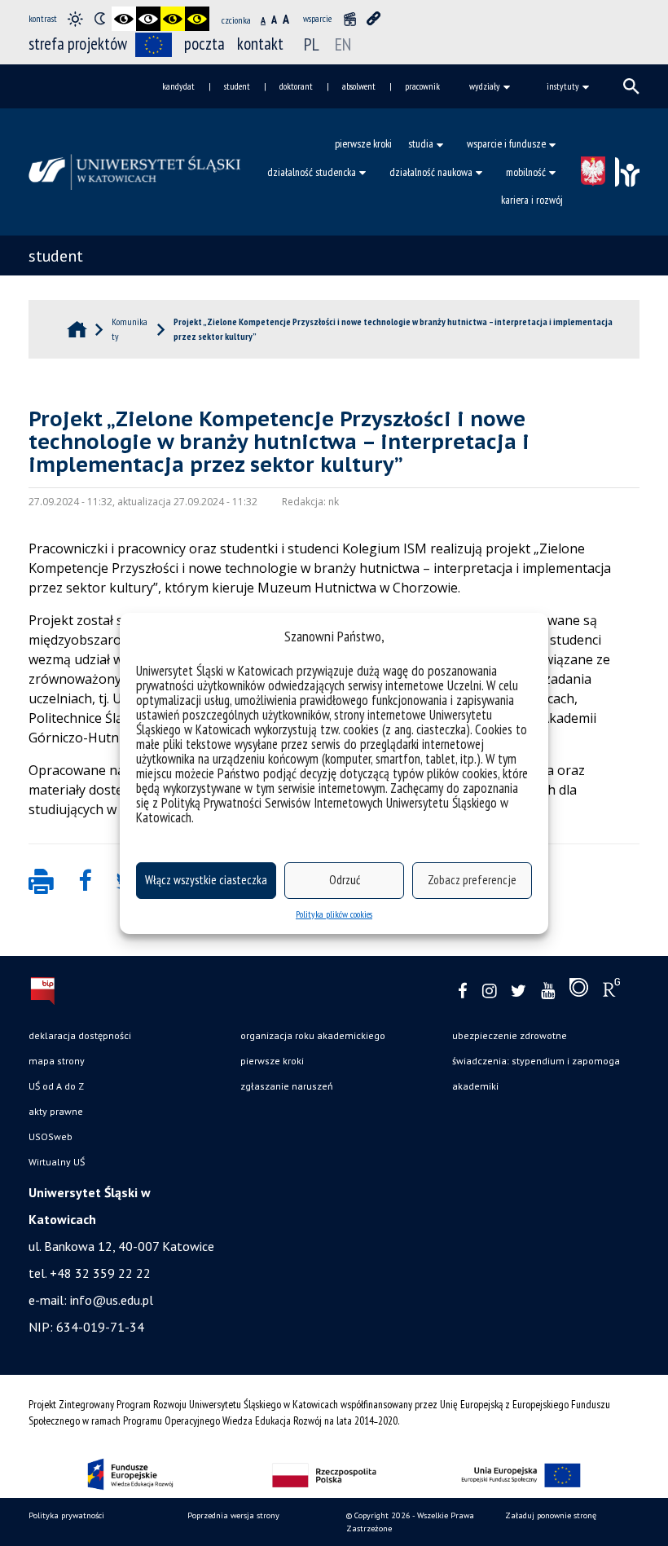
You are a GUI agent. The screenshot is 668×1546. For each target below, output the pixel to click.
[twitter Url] (518, 991)
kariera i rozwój (532, 199)
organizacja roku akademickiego (312, 1035)
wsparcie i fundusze (506, 143)
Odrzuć (344, 880)
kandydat (178, 86)
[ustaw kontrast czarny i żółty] (172, 19)
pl (311, 44)
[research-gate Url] (611, 991)
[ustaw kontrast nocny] (99, 19)
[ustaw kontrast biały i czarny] (148, 19)
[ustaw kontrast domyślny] (75, 19)
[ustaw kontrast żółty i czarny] (197, 19)
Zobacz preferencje (472, 880)
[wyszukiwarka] (631, 86)
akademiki (475, 1086)
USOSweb (51, 1136)
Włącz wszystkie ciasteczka (206, 880)
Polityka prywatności (66, 1515)
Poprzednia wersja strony (233, 1515)
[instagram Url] (489, 991)
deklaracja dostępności (80, 1035)
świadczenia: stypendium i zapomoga (536, 1061)
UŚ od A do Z (56, 1086)
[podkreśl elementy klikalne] (374, 19)
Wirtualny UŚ (57, 1162)
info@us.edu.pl (111, 1300)
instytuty (563, 86)
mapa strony (57, 1061)
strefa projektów (78, 44)
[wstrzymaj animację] (349, 19)
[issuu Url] (578, 991)
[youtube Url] (548, 991)
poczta (204, 44)
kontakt (260, 44)
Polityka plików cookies (334, 914)
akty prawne (56, 1111)
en (343, 44)
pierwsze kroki (363, 143)
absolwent (359, 86)
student (237, 86)
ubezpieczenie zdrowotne (509, 1035)
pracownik (422, 86)
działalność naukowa (430, 172)
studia (420, 143)
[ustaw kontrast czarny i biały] (124, 19)
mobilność (526, 172)
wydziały (484, 86)
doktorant (296, 86)
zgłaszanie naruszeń (286, 1086)
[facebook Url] (463, 991)
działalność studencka (311, 172)
